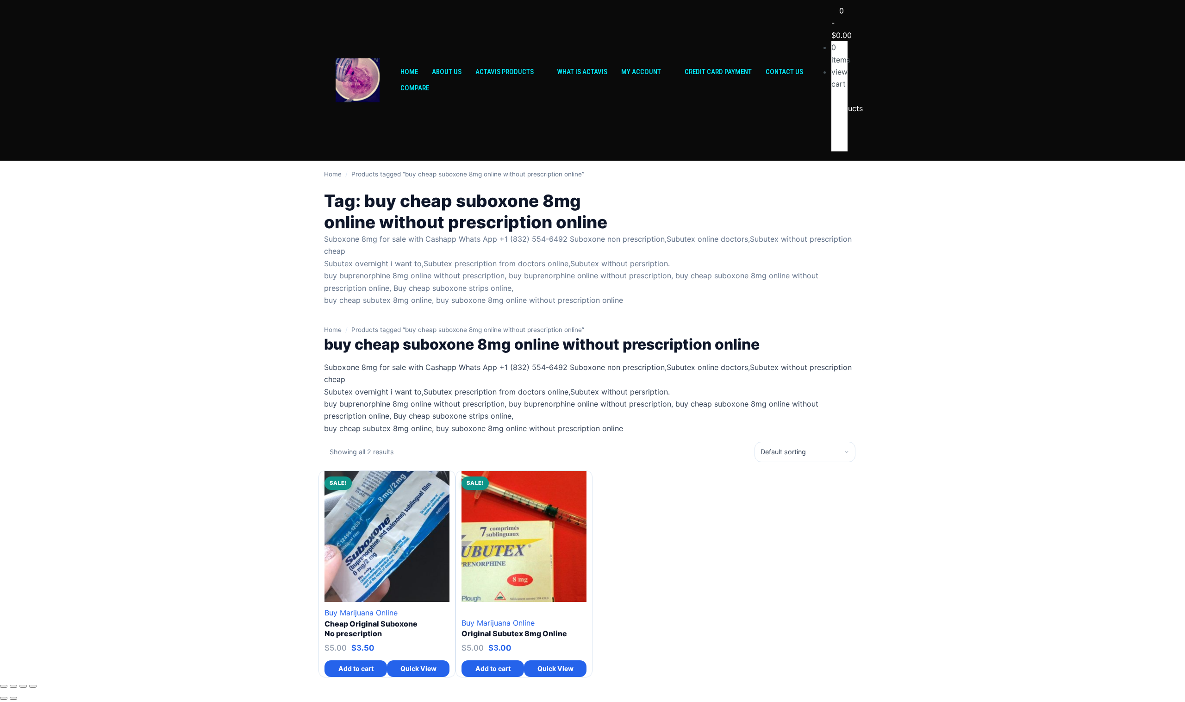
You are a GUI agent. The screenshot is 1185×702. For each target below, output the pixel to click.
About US (447, 72)
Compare (414, 88)
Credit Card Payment (718, 72)
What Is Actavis (582, 72)
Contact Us (784, 72)
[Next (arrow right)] (13, 698)
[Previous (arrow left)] (3, 698)
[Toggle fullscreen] (13, 686)
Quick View (418, 668)
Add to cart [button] (356, 668)
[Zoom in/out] (3, 686)
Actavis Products (504, 72)
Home (409, 72)
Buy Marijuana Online (361, 612)
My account (641, 72)
